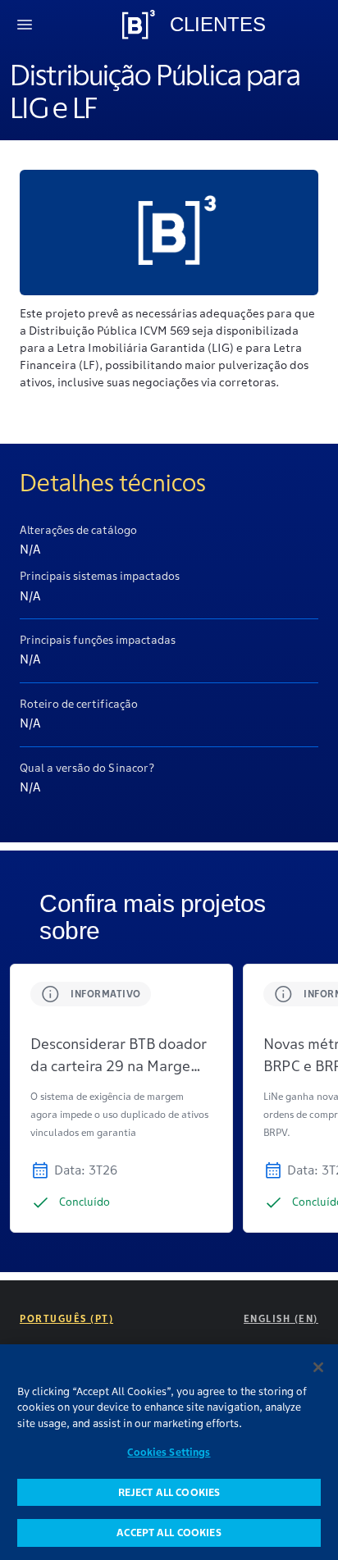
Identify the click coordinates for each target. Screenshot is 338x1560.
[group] (121, 1098)
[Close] (318, 1367)
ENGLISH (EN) (281, 1318)
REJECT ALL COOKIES (169, 1492)
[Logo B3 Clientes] (138, 24)
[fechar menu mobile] (24, 24)
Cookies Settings (168, 1452)
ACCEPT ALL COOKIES (168, 1532)
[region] (169, 1452)
